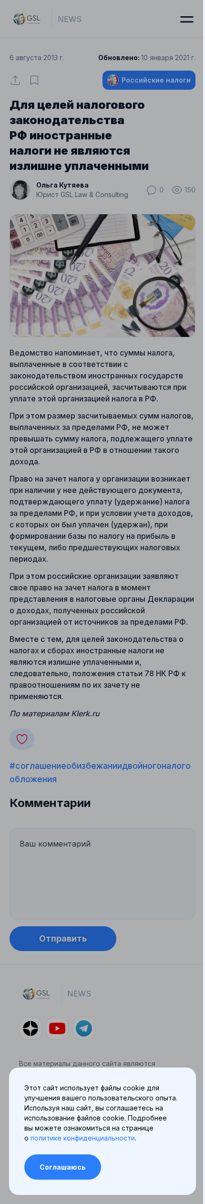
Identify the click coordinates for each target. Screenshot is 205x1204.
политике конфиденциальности (83, 1138)
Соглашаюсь (63, 1167)
